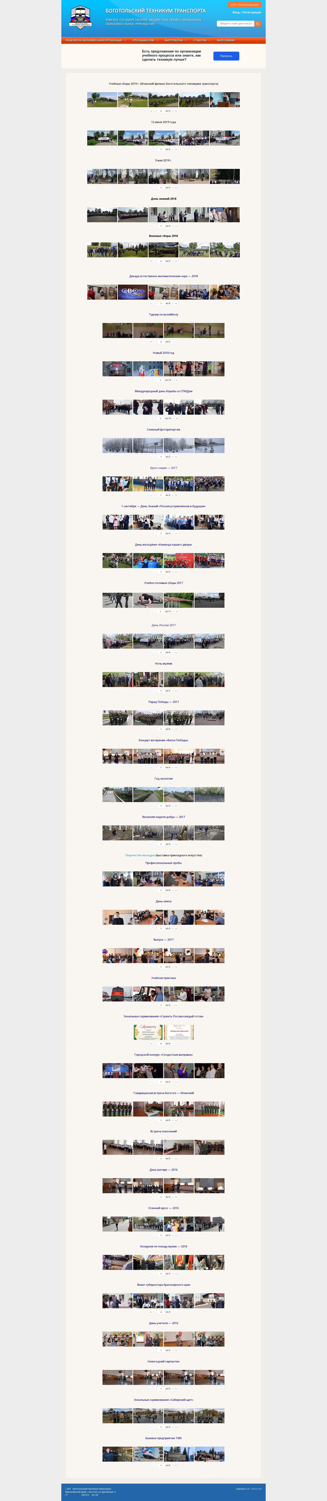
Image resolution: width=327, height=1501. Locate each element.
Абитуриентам (174, 40)
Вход (236, 12)
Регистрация (252, 12)
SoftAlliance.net (254, 1489)
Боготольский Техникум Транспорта (156, 11)
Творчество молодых (140, 855)
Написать (226, 56)
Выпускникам (226, 40)
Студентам (200, 40)
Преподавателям (143, 40)
